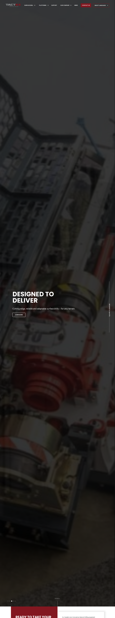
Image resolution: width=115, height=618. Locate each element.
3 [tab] (11, 601)
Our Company (64, 5)
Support (54, 5)
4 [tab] (13, 601)
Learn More (19, 315)
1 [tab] (8, 601)
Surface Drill (28, 5)
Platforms (42, 5)
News (76, 5)
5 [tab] (15, 601)
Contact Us (86, 5)
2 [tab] (9, 601)
